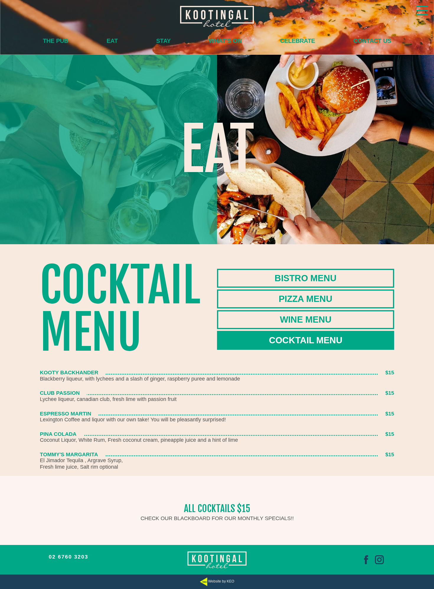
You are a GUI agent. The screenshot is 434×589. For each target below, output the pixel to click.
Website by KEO (220, 581)
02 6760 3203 (68, 557)
